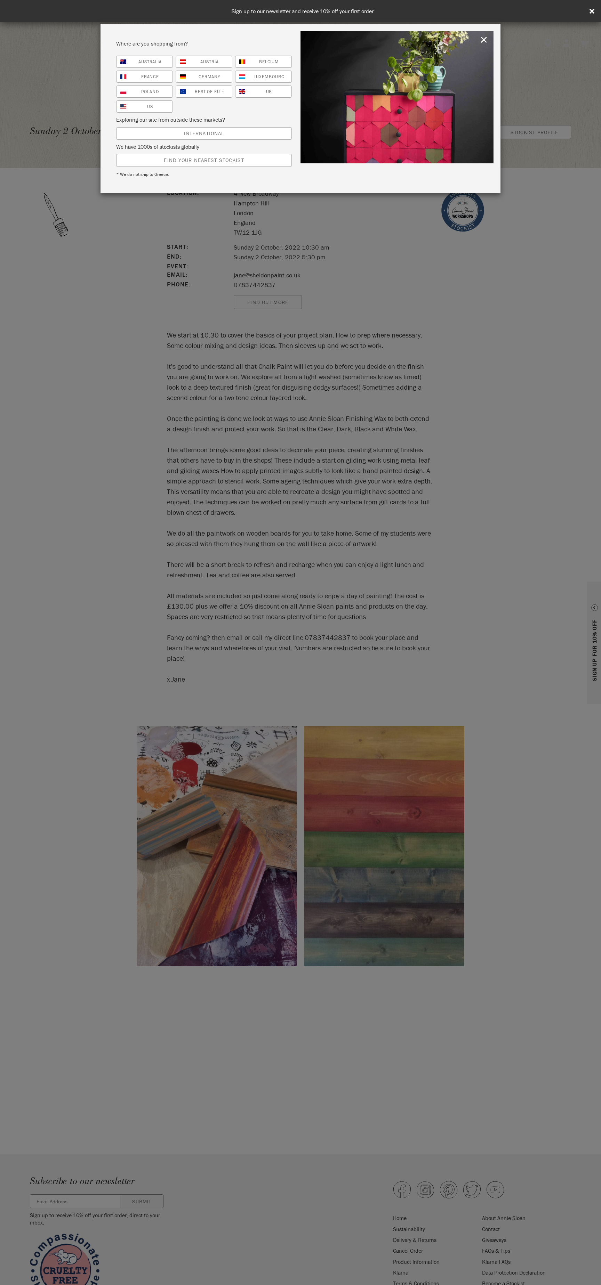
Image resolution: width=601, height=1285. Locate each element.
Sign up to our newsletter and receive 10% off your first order (303, 11)
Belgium (269, 62)
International (204, 133)
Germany (210, 77)
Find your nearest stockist (204, 160)
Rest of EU (210, 92)
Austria (209, 62)
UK (269, 92)
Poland (150, 92)
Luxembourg (269, 77)
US (150, 106)
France (150, 77)
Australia (150, 62)
